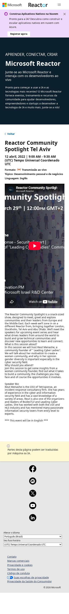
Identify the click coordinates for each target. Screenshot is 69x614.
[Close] (64, 14)
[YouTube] (32, 508)
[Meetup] (32, 483)
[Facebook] (32, 471)
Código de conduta (18, 573)
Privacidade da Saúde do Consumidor (29, 581)
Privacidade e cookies (20, 565)
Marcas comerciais (18, 560)
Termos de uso (16, 569)
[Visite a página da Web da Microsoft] (12, 5)
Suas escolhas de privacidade (31, 577)
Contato (11, 556)
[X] (32, 495)
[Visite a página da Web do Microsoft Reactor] (38, 5)
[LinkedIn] (32, 520)
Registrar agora (18, 33)
